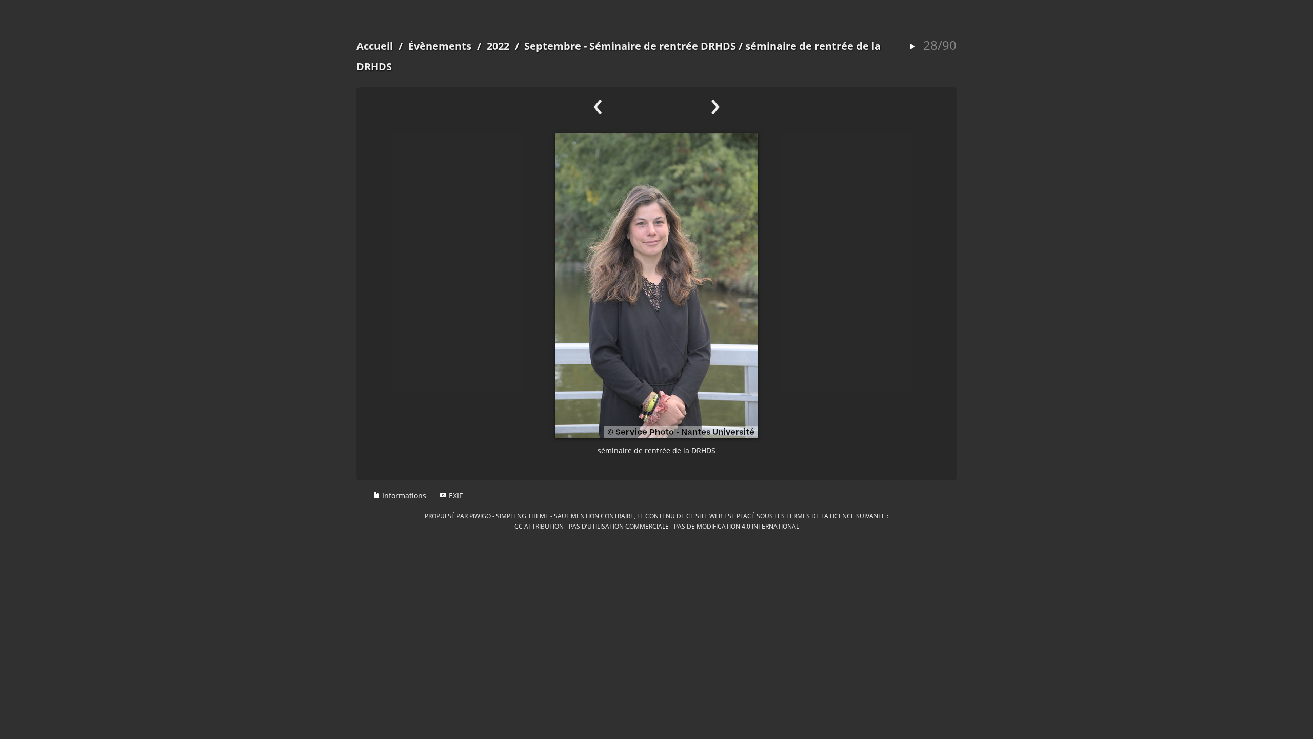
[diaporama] (912, 47)
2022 (498, 46)
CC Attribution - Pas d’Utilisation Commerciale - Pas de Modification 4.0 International (656, 526)
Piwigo (480, 516)
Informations (403, 495)
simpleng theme (522, 516)
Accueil (374, 46)
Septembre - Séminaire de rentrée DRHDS (630, 46)
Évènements (439, 46)
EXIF (455, 495)
